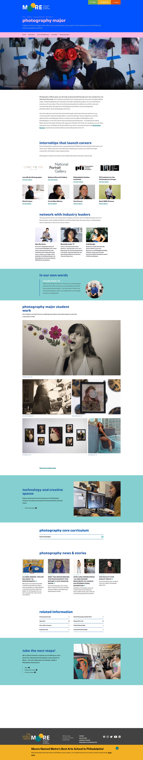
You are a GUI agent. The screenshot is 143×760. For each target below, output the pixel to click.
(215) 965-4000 (65, 740)
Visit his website (103, 203)
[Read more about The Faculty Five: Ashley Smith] (110, 566)
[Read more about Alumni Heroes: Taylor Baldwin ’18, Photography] (33, 566)
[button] (93, 2)
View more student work (47, 468)
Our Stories (25, 574)
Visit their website (27, 179)
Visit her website (26, 203)
